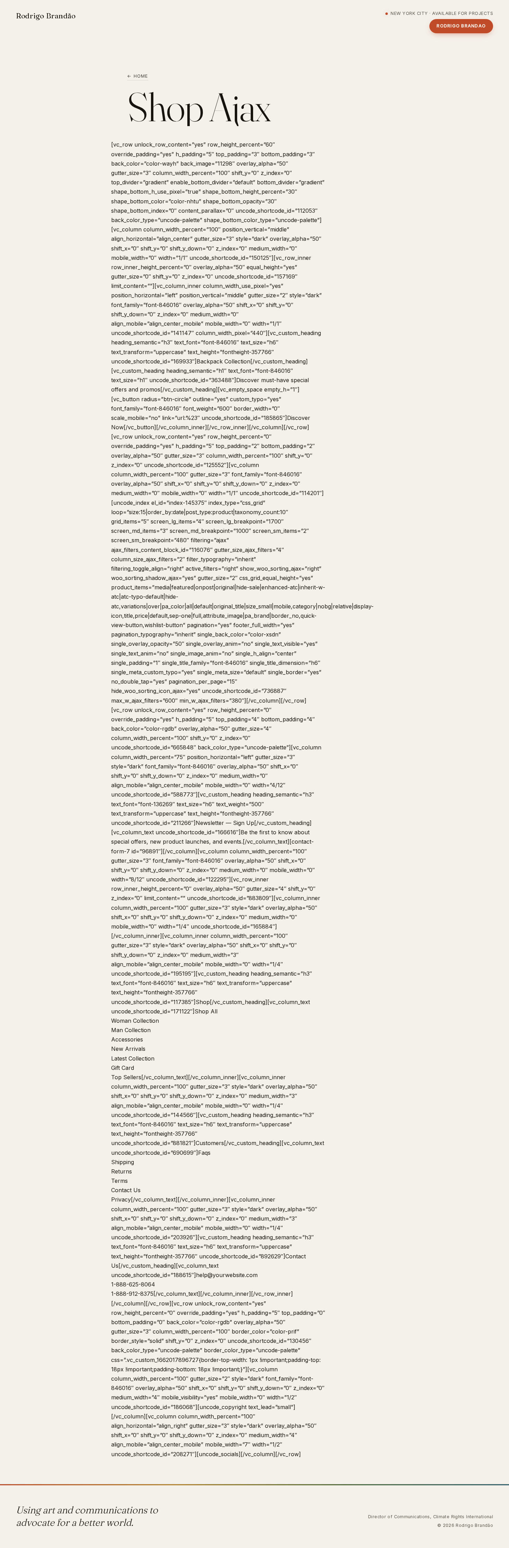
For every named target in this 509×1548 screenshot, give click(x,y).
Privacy (121, 1199)
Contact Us (126, 1190)
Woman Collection (135, 1020)
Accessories (127, 1039)
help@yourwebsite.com (227, 1275)
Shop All (206, 1011)
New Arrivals (128, 1048)
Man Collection (131, 1030)
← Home (137, 76)
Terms (119, 1180)
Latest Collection (132, 1058)
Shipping (122, 1162)
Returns (121, 1171)
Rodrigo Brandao (461, 25)
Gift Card (122, 1067)
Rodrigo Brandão (45, 15)
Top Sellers (126, 1077)
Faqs (204, 1152)
